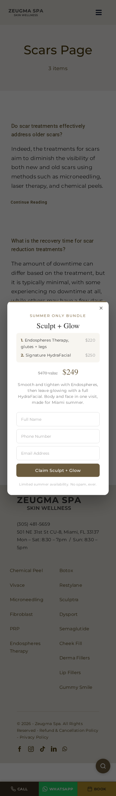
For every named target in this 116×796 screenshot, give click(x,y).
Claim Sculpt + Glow (58, 470)
